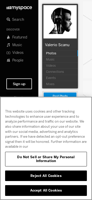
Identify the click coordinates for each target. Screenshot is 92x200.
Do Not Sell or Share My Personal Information (46, 159)
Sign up (19, 84)
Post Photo (60, 96)
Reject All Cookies (45, 175)
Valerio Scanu (57, 44)
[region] (46, 148)
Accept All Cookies (46, 190)
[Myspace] (19, 7)
